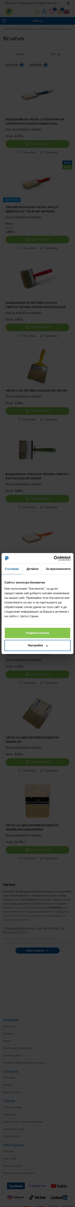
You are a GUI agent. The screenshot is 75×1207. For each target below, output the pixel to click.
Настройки (35, 645)
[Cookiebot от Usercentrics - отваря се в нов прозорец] (54, 558)
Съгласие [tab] (12, 568)
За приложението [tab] (58, 568)
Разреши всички (37, 632)
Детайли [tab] (33, 568)
